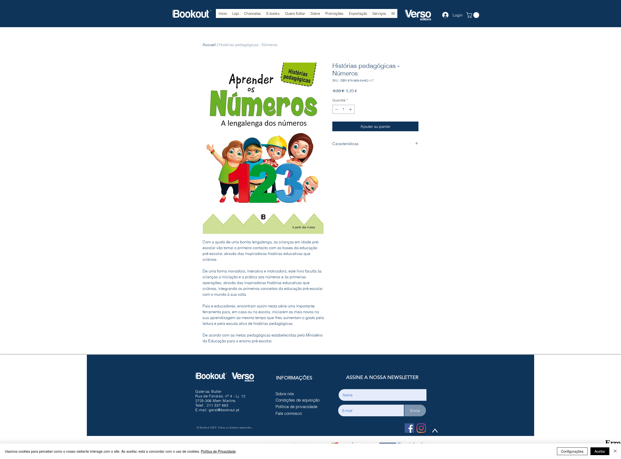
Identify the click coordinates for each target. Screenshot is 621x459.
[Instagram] (421, 428)
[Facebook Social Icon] (409, 428)
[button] (252, 15)
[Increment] (351, 109)
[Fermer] (615, 451)
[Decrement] (336, 109)
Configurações (572, 451)
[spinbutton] (343, 109)
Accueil (209, 44)
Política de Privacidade (218, 451)
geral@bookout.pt (224, 410)
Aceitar (600, 451)
